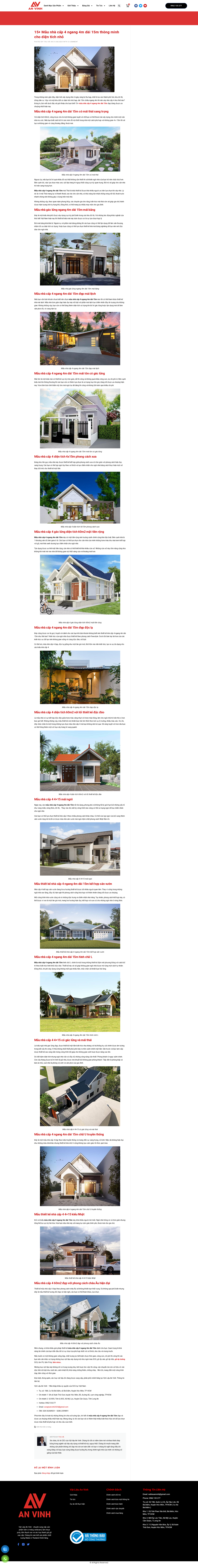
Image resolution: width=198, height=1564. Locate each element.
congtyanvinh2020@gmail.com (56, 1407)
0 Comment (73, 42)
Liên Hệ (112, 6)
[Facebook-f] (18, 1544)
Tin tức (72, 1499)
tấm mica (56, 1362)
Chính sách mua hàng (114, 1513)
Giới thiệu (73, 1495)
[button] (119, 5)
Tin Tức (99, 6)
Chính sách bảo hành (114, 1504)
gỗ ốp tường (120, 1359)
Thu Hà (47, 42)
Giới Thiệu (71, 6)
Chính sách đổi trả (113, 1495)
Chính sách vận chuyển (115, 1508)
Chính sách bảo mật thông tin (117, 1499)
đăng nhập (46, 1473)
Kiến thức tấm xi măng (44, 1427)
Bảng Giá (86, 6)
